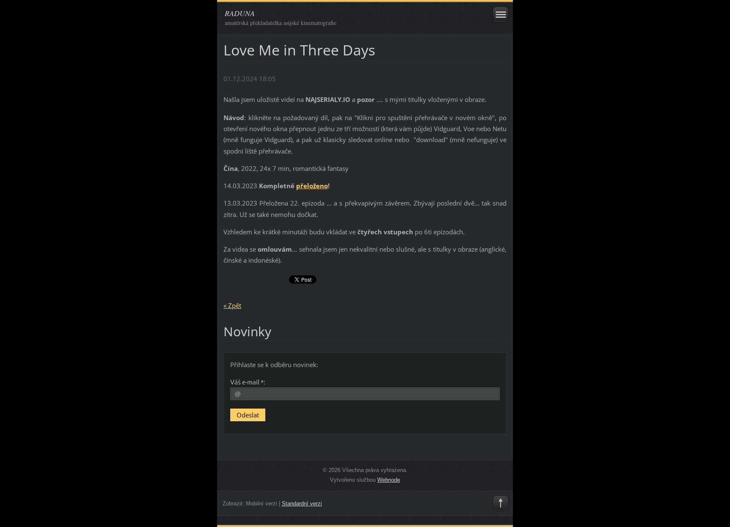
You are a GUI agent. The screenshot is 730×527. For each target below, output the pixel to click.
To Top (501, 503)
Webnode (388, 480)
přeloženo (312, 185)
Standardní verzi (302, 503)
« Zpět (232, 305)
